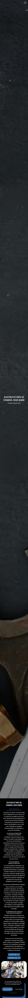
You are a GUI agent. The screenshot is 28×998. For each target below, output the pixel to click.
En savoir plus (12, 954)
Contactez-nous (13, 957)
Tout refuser (19, 989)
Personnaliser (13, 993)
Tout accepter (7, 989)
